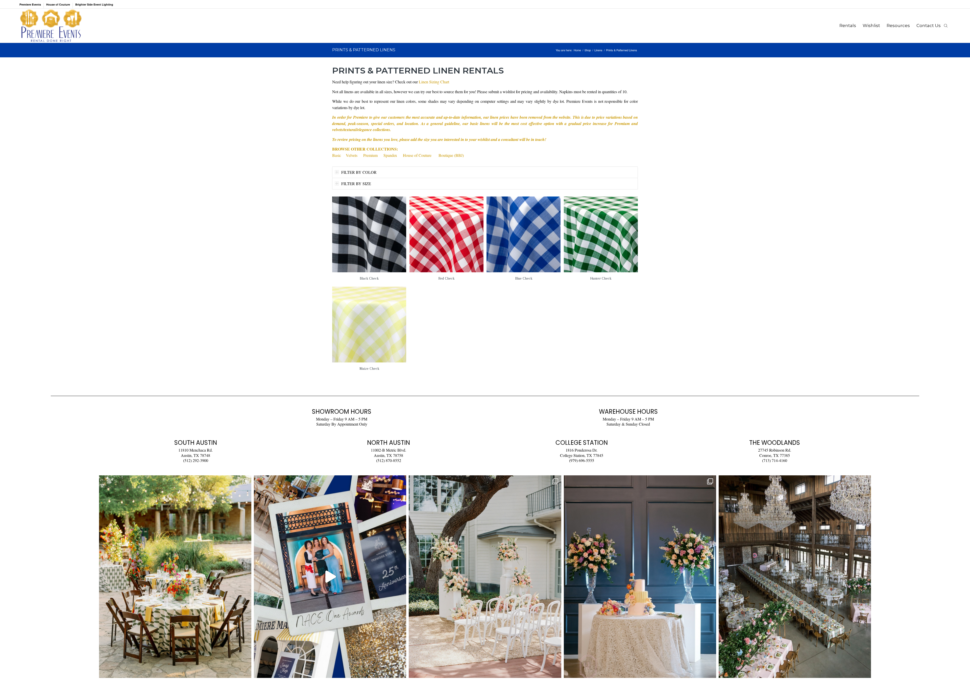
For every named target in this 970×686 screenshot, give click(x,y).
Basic (336, 155)
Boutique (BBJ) (451, 155)
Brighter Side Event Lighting (94, 4)
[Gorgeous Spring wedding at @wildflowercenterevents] (175, 576)
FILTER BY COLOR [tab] (359, 172)
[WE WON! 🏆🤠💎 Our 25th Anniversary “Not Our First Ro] (330, 576)
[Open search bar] (946, 25)
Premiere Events (30, 4)
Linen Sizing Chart (434, 81)
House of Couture (58, 4)
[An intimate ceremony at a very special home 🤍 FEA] (485, 576)
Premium (370, 155)
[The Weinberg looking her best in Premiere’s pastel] (795, 576)
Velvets (351, 155)
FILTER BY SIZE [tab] (356, 183)
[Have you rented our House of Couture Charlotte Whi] (640, 576)
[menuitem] (31, 5)
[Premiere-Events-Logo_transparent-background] (50, 26)
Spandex (390, 155)
